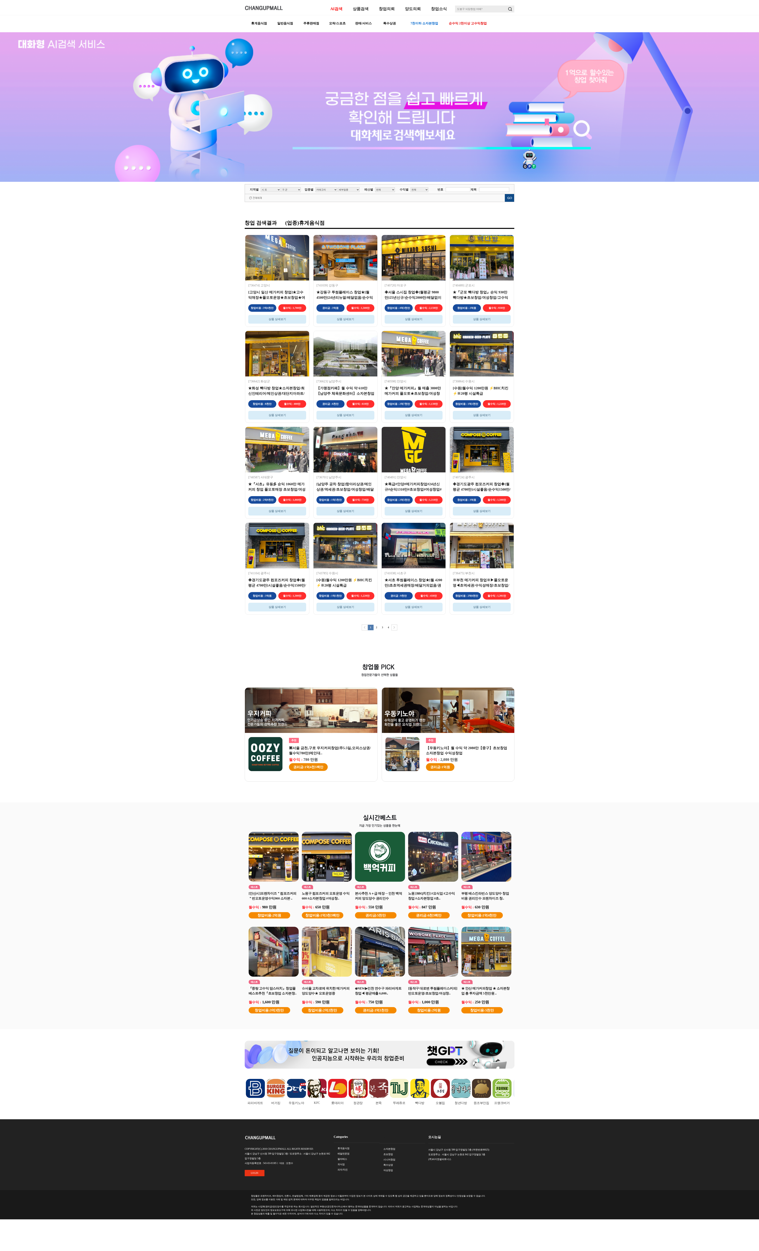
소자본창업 (389, 1149)
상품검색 (361, 9)
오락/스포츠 (337, 23)
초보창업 (388, 1154)
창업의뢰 (387, 9)
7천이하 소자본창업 (424, 23)
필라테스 (342, 1159)
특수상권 (389, 23)
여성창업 (388, 1170)
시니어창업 (389, 1159)
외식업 (341, 1164)
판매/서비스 (363, 23)
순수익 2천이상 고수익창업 (468, 23)
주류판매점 (311, 23)
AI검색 (336, 9)
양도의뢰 (413, 9)
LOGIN (254, 1173)
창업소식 (439, 9)
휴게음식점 (259, 23)
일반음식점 (285, 23)
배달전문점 (343, 1153)
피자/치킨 (343, 1169)
